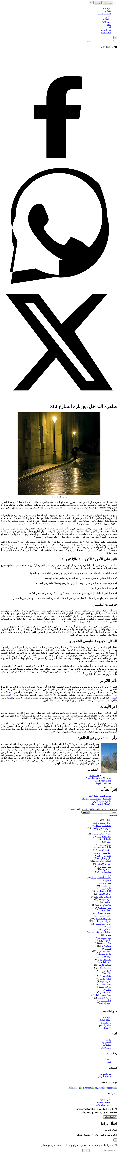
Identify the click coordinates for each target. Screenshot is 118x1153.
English (107, 1028)
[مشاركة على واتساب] (59, 283)
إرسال (86, 1150)
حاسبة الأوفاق (104, 1076)
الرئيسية (107, 1017)
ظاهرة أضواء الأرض (102, 801)
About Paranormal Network (98, 778)
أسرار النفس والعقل (97, 809)
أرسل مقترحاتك (103, 1105)
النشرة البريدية (104, 1102)
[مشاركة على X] (59, 399)
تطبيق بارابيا (105, 1073)
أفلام (108, 1059)
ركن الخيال (106, 1047)
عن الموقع (106, 1022)
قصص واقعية (104, 1042)
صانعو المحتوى (104, 1025)
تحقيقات (107, 1045)
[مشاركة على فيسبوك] (59, 167)
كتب (109, 1062)
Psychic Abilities (103, 783)
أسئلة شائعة (105, 1020)
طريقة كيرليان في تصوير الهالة (96, 798)
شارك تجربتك (104, 1099)
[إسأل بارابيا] (110, 1117)
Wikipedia (94, 775)
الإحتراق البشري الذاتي (100, 804)
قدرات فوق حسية (78, 809)
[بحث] (97, 2)
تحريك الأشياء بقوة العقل (99, 796)
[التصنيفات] (107, 2)
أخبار (108, 1039)
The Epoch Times (103, 781)
